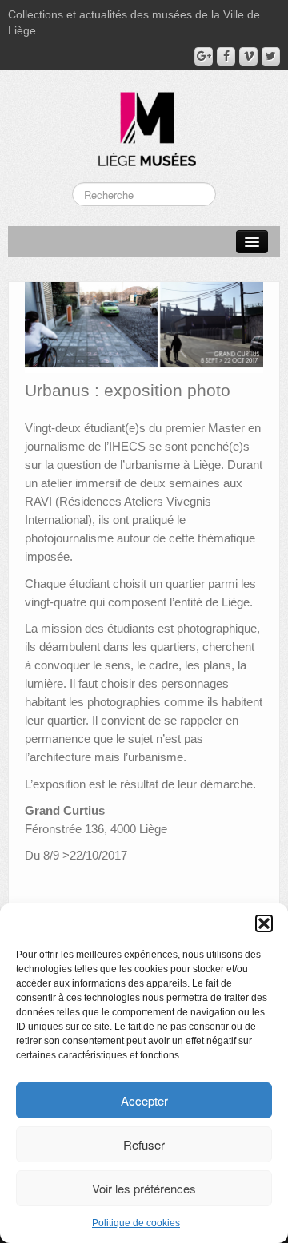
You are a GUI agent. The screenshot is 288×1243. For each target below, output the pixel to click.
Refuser (144, 1144)
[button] (264, 923)
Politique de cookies (136, 1223)
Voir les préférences (144, 1188)
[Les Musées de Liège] (144, 123)
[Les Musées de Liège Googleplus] (203, 56)
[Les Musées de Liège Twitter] (271, 56)
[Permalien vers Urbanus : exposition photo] (144, 326)
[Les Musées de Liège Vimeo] (248, 56)
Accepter (144, 1100)
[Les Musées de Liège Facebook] (226, 56)
